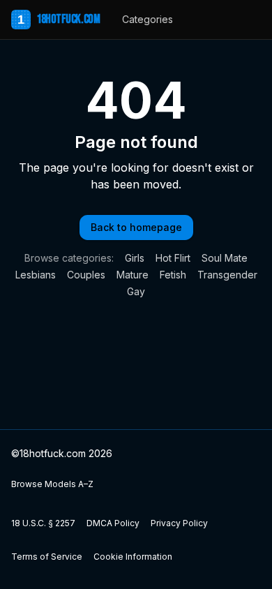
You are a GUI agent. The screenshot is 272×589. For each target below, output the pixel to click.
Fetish (173, 275)
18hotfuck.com (58, 19)
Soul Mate (225, 258)
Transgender (227, 275)
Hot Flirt (173, 258)
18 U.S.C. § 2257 (43, 523)
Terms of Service (46, 556)
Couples (86, 275)
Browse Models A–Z (52, 484)
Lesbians (35, 275)
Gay (136, 291)
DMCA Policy (112, 523)
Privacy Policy (179, 523)
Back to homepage (136, 227)
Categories (147, 19)
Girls (134, 258)
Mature (132, 275)
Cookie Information (132, 556)
